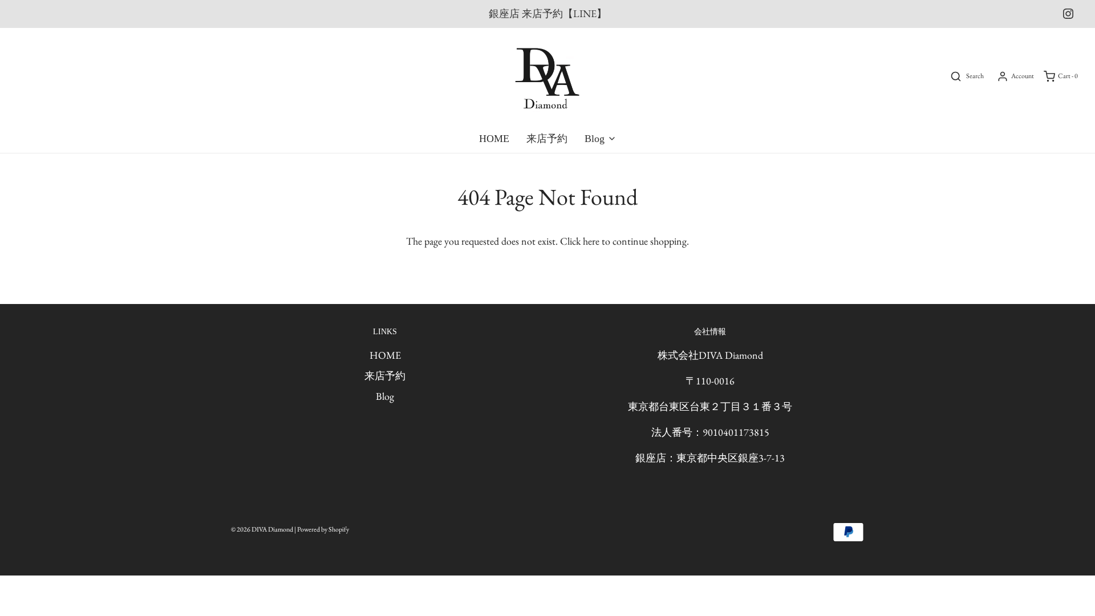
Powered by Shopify (323, 529)
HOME (494, 138)
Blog (385, 396)
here (591, 241)
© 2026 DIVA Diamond (262, 529)
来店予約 (546, 138)
